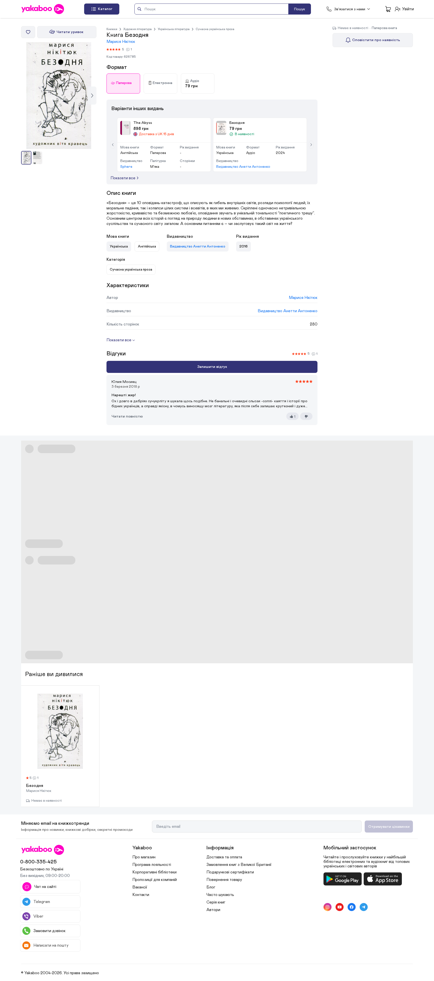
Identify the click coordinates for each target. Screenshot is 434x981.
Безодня (34, 786)
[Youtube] (340, 907)
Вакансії (139, 887)
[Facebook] (352, 907)
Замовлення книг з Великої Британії (239, 865)
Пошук (299, 9)
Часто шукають (220, 895)
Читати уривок (70, 32)
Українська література (174, 29)
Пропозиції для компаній (154, 880)
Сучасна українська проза (215, 29)
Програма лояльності (151, 865)
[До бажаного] (28, 32)
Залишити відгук (212, 367)
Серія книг (215, 902)
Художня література (137, 29)
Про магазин (143, 857)
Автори (213, 910)
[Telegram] (364, 907)
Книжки (111, 29)
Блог (210, 887)
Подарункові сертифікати (230, 872)
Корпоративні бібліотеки (154, 872)
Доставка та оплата (224, 857)
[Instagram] (327, 907)
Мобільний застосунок (349, 847)
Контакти (140, 895)
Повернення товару (224, 880)
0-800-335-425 (38, 861)
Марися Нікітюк (120, 42)
